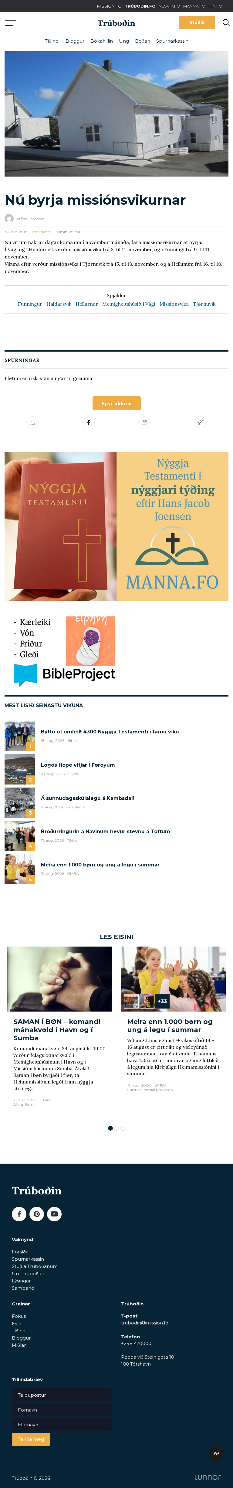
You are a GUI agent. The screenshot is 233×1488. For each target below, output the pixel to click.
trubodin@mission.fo (144, 1323)
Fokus (19, 1316)
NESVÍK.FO (169, 6)
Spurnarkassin (172, 41)
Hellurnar (87, 304)
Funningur (30, 304)
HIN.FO (215, 6)
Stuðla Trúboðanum (35, 1266)
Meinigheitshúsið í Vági (128, 304)
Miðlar (19, 1345)
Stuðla (196, 22)
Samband (23, 1288)
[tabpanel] (59, 1033)
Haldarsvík (58, 304)
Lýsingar (21, 1281)
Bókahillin (101, 41)
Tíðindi (52, 41)
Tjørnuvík (204, 304)
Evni (16, 1323)
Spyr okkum (117, 403)
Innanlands (41, 231)
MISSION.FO (109, 6)
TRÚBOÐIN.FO (140, 6)
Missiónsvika (174, 304)
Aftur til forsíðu (56, 22)
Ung (124, 41)
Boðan (142, 41)
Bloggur (75, 41)
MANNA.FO (194, 6)
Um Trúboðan (28, 1273)
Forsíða (20, 1252)
